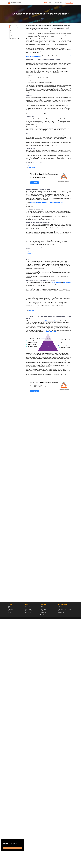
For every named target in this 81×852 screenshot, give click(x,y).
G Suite (30, 256)
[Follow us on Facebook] (37, 614)
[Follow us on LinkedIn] (43, 614)
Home (45, 2)
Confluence (31, 310)
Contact (62, 2)
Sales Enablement (28, 610)
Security (9, 612)
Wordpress (30, 253)
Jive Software (31, 165)
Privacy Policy (10, 610)
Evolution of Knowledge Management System (16, 26)
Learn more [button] (5, 844)
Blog (42, 606)
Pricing (57, 2)
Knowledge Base (61, 607)
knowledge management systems (51, 320)
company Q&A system (51, 331)
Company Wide (27, 606)
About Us (9, 606)
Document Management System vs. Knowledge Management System (47, 202)
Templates (43, 607)
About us (51, 2)
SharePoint (31, 251)
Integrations (43, 609)
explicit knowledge (56, 282)
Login (69, 2)
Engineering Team (28, 607)
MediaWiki (30, 313)
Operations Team (27, 612)
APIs (42, 610)
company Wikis (41, 297)
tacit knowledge (67, 282)
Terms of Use (10, 609)
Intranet (12, 29)
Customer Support (28, 609)
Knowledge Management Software (65, 609)
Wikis (11, 34)
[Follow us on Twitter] (40, 614)
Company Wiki (61, 610)
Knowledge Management (63, 606)
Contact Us (43, 612)
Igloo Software (31, 167)
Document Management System (15, 31)
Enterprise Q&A (61, 612)
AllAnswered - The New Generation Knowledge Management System (15, 37)
